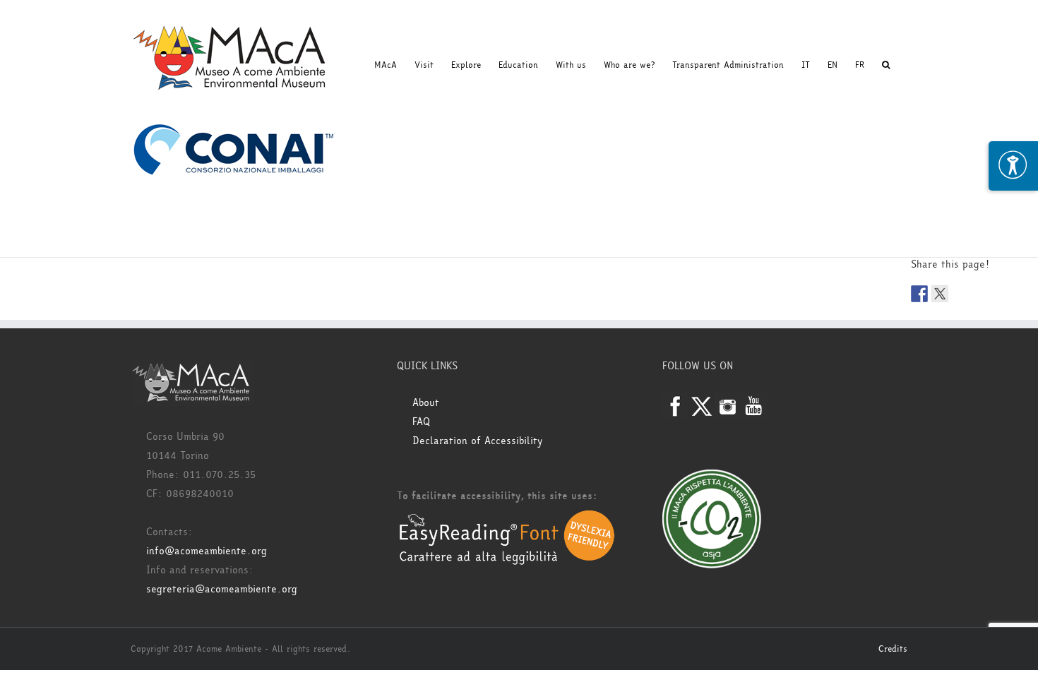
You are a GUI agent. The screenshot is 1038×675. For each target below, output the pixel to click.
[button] (886, 65)
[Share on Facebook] (919, 293)
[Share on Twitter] (939, 293)
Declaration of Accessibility (477, 441)
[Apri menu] (1013, 166)
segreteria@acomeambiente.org (221, 589)
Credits (892, 649)
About (425, 402)
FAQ (421, 421)
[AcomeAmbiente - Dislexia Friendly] (507, 517)
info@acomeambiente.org (206, 551)
